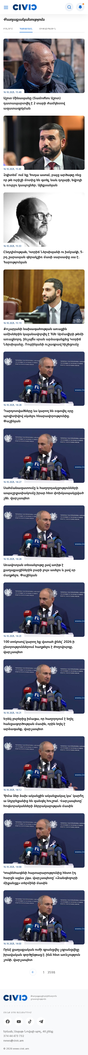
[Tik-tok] (30, 1021)
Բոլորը (8, 29)
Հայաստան (26, 29)
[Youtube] (19, 1021)
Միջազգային (47, 29)
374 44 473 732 (13, 1036)
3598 (51, 972)
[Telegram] (41, 1021)
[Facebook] (7, 1021)
